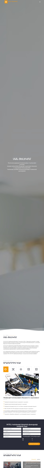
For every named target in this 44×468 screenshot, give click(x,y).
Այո (32, 438)
